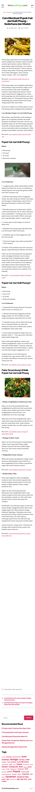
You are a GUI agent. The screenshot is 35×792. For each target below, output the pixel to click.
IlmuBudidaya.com (13, 788)
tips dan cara (13, 779)
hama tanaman (26, 764)
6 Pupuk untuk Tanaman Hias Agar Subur (16, 728)
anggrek (3, 757)
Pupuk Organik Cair (6, 774)
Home (4, 12)
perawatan (4, 771)
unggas (4, 781)
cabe (27, 759)
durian (14, 764)
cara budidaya (11, 762)
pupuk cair (19, 689)
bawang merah (16, 757)
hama (19, 764)
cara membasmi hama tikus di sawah (20, 469)
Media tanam (13, 769)
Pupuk (13, 689)
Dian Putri (14, 28)
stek (31, 774)
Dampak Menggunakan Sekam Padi (14, 747)
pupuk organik (25, 771)
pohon (9, 772)
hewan (5, 766)
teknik (4, 779)
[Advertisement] (17, 612)
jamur (30, 767)
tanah (3, 777)
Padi (26, 769)
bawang (8, 757)
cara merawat (5, 764)
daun (10, 764)
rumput (19, 774)
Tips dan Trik (9, 12)
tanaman (11, 776)
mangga (3, 769)
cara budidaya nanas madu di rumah (20, 365)
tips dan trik (22, 779)
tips (7, 779)
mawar (8, 769)
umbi (29, 779)
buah (24, 756)
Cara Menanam (23, 762)
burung (21, 760)
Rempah (14, 774)
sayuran (25, 774)
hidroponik (13, 767)
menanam (20, 769)
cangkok (4, 762)
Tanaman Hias (23, 777)
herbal (31, 764)
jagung (25, 767)
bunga (14, 759)
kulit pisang (7, 689)
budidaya (6, 759)
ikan (21, 766)
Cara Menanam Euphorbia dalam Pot (14, 736)
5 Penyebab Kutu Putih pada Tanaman (15, 732)
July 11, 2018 (24, 28)
